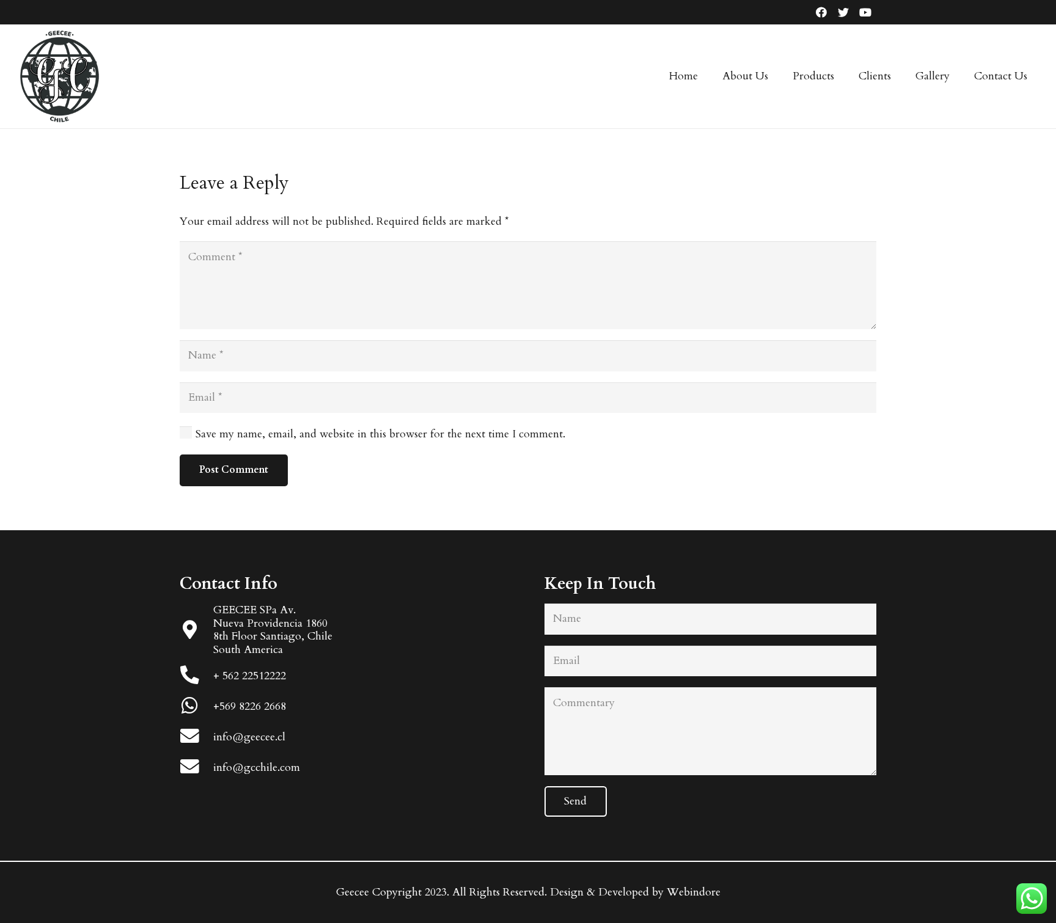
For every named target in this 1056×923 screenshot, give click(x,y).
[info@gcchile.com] (196, 768)
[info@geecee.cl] (196, 737)
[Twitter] (843, 12)
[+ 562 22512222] (196, 676)
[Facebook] (821, 12)
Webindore (694, 892)
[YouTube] (865, 12)
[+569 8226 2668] (196, 707)
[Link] (59, 76)
